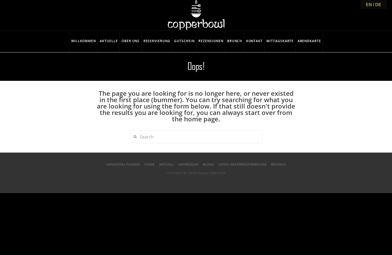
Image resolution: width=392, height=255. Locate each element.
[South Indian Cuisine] (196, 15)
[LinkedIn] (196, 181)
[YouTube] (206, 181)
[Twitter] (185, 181)
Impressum (188, 164)
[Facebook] (174, 181)
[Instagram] (217, 181)
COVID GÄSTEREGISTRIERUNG (242, 164)
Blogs (208, 164)
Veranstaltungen (123, 164)
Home (149, 164)
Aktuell (166, 164)
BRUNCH (278, 164)
